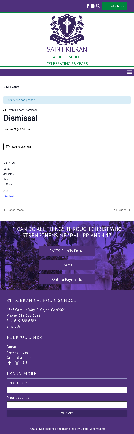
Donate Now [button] (114, 6)
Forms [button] (67, 264)
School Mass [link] (15, 210)
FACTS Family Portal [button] (67, 250)
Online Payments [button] (67, 279)
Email (17, 382)
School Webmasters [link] (92, 428)
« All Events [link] (11, 87)
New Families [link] (17, 352)
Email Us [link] (14, 326)
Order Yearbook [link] (19, 357)
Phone (18, 397)
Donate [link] (12, 346)
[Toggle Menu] (129, 72)
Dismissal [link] (8, 196)
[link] (87, 6)
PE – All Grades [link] (117, 210)
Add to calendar (21, 146)
